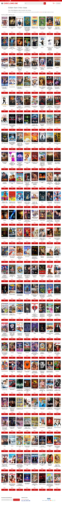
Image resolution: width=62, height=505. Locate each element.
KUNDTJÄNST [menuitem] (6, 0)
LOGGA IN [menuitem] (2, 0)
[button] (2, 3)
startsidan (40, 12)
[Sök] (45, 3)
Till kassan (58, 3)
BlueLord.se (23, 499)
